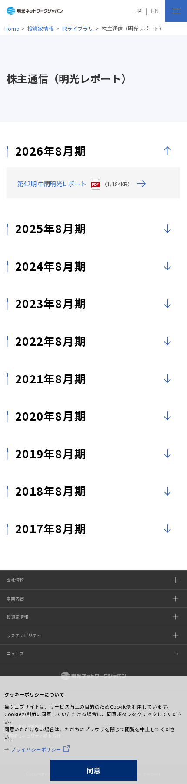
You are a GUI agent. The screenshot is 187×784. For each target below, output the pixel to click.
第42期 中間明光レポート (52, 183)
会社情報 (15, 580)
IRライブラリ (77, 28)
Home (11, 28)
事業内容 (15, 598)
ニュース (15, 653)
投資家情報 (40, 28)
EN (154, 10)
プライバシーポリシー (36, 749)
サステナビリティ (24, 635)
